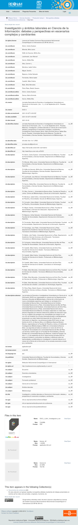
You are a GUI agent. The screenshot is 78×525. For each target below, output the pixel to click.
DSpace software (6, 511)
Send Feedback (14, 513)
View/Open (67, 418)
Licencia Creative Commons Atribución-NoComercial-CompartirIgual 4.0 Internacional (39, 522)
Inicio (7, 11)
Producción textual (38, 18)
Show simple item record (12, 24)
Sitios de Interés (44, 11)
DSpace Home (12, 18)
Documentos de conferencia (16, 20)
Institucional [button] (16, 11)
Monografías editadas (52, 18)
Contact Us (4, 513)
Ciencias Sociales (25, 18)
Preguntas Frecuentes (29, 11)
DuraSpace (30, 511)
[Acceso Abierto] (70, 513)
